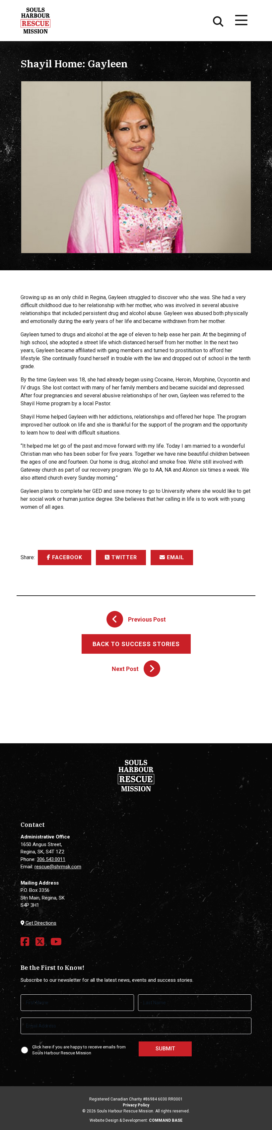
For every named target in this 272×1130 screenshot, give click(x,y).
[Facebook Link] (25, 942)
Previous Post (147, 619)
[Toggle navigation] (240, 20)
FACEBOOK (66, 557)
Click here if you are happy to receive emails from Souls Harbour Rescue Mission (79, 1050)
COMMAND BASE (165, 1120)
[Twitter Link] (39, 942)
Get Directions (40, 923)
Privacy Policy (136, 1105)
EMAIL (174, 557)
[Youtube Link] (56, 942)
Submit (165, 1048)
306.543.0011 (51, 859)
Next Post (125, 668)
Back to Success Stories (136, 643)
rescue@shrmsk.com (57, 867)
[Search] (218, 21)
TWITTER (123, 557)
